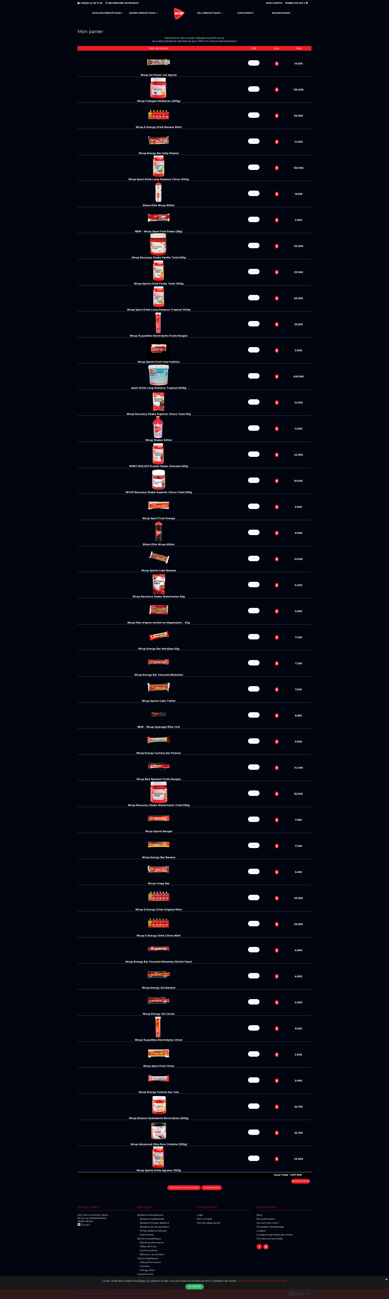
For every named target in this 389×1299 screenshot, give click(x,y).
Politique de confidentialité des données (261, 1280)
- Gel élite (143, 1266)
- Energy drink (146, 1270)
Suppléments (245, 13)
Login (200, 1214)
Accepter (194, 1286)
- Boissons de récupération (153, 1226)
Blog (259, 1214)
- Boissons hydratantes (150, 1218)
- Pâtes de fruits (146, 1246)
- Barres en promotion (150, 1254)
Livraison (261, 1230)
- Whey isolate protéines (152, 1230)
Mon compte (204, 1218)
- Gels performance (149, 1262)
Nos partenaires (265, 1218)
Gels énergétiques (209, 13)
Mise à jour (301, 1181)
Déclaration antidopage (270, 1226)
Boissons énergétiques (107, 13)
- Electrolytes (145, 1234)
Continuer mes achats (183, 1187)
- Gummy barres (147, 1250)
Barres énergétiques (142, 13)
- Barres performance (150, 1242)
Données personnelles (269, 1238)
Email (85, 1225)
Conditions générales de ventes (274, 1234)
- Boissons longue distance (153, 1222)
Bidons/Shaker (281, 13)
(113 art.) (295, 3)
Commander (212, 1187)
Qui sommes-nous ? (267, 1222)
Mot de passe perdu (208, 1222)
